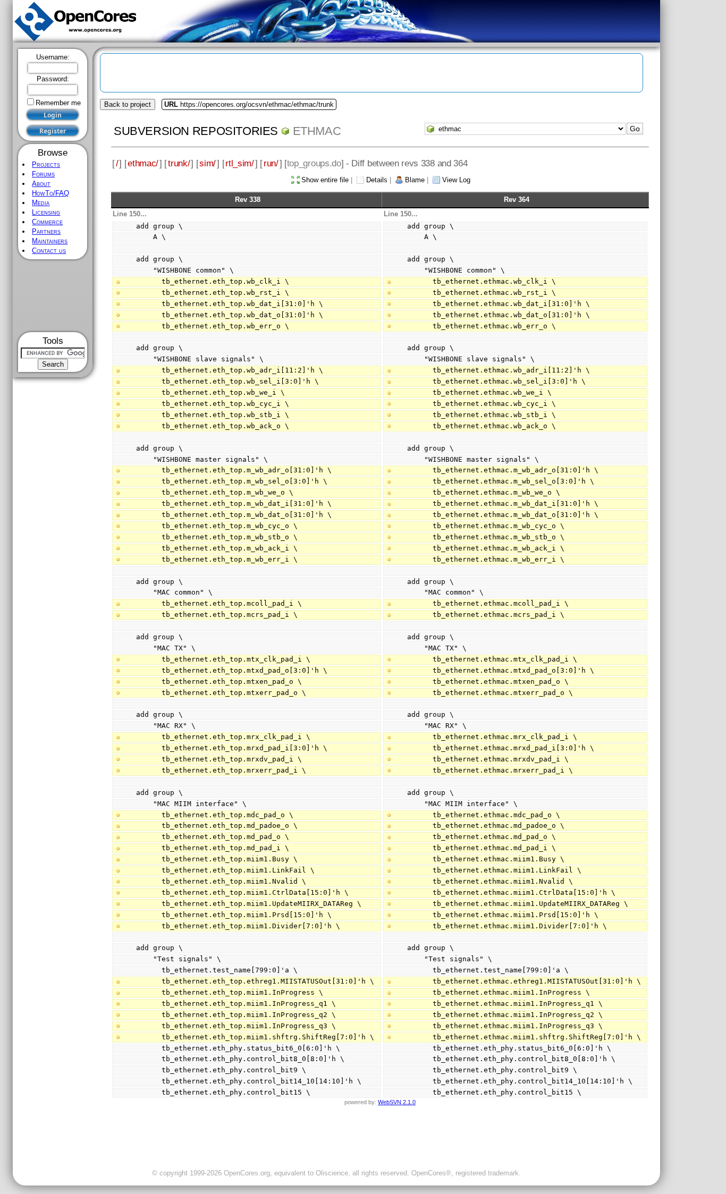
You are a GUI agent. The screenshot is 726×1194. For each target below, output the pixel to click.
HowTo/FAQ (50, 193)
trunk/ (179, 163)
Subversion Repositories (196, 131)
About (41, 184)
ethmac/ (143, 163)
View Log (456, 180)
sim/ (207, 163)
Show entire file (325, 180)
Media (40, 203)
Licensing (46, 212)
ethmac (317, 131)
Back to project (127, 104)
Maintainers (49, 241)
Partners (46, 231)
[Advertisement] (53, 295)
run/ (271, 163)
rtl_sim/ (239, 163)
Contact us (49, 251)
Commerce (47, 222)
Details (376, 180)
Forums (43, 174)
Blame (415, 180)
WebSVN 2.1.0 (397, 1102)
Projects (46, 164)
